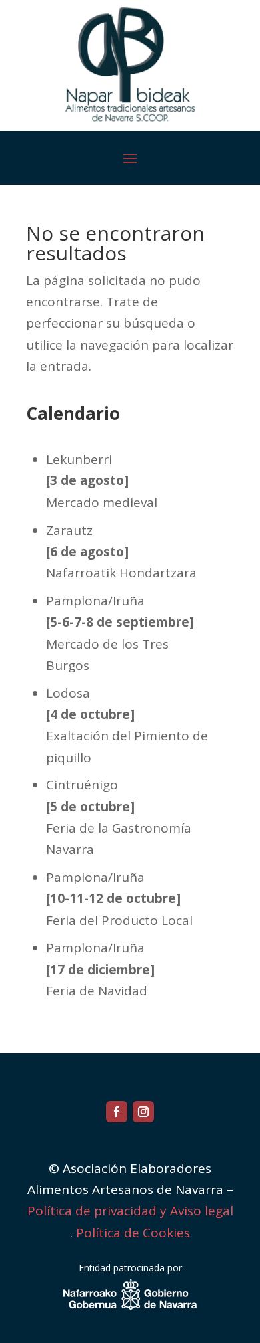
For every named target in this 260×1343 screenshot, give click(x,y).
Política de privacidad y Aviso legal (130, 1210)
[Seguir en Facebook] (116, 1111)
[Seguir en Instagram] (143, 1111)
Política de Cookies (133, 1232)
